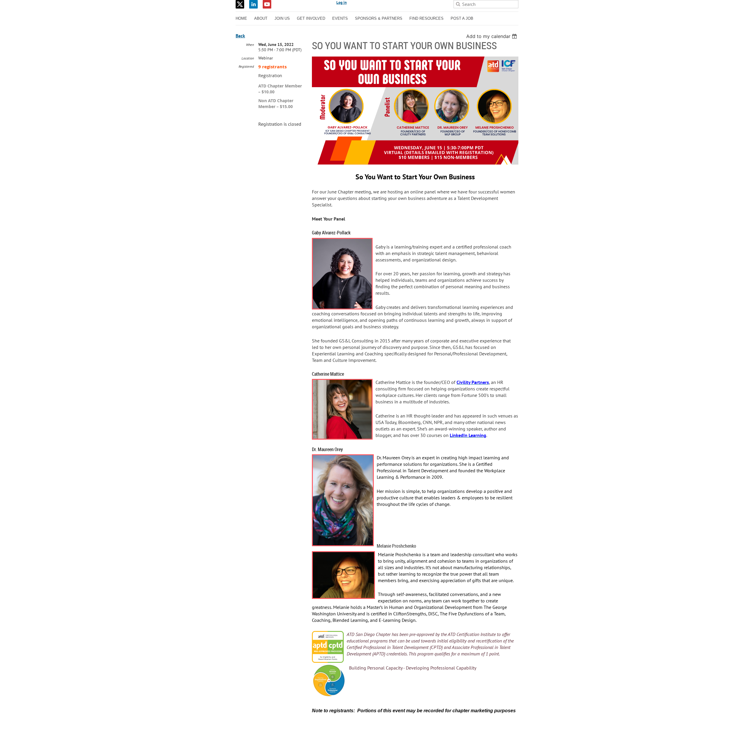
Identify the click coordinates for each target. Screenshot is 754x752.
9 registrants (272, 67)
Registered (246, 66)
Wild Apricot (467, 740)
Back (240, 36)
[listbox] (492, 36)
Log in (341, 2)
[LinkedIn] (253, 4)
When (250, 44)
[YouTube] (267, 4)
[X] (240, 4)
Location (248, 58)
